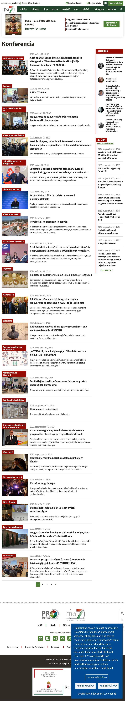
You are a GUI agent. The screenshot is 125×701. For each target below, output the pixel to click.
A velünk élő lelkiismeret (77, 29)
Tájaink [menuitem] (35, 9)
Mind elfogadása (108, 686)
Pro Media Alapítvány (34, 647)
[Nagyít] (122, 614)
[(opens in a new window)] (40, 638)
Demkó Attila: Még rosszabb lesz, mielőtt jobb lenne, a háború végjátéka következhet (114, 125)
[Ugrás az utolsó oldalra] (56, 584)
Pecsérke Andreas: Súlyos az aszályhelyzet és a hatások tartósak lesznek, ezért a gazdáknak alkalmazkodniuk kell (114, 66)
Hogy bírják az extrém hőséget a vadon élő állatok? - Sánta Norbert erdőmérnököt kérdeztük (114, 110)
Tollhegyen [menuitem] (98, 9)
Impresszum (12, 647)
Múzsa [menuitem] (55, 9)
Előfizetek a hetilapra (111, 24)
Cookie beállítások (97, 677)
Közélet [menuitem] (23, 9)
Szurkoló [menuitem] (66, 9)
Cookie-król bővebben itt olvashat (97, 693)
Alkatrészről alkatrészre (111, 80)
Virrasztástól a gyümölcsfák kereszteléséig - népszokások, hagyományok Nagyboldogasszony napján (115, 93)
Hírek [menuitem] (45, 9)
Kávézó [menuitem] (86, 9)
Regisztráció (95, 3)
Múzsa (66, 625)
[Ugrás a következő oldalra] (51, 584)
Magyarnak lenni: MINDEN (78, 19)
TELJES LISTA (105, 270)
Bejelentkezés (74, 3)
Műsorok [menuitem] (112, 9)
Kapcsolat (55, 647)
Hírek (53, 625)
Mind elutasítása (85, 686)
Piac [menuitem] (76, 9)
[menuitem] (121, 9)
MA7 (40, 625)
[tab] (101, 140)
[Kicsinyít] (122, 620)
